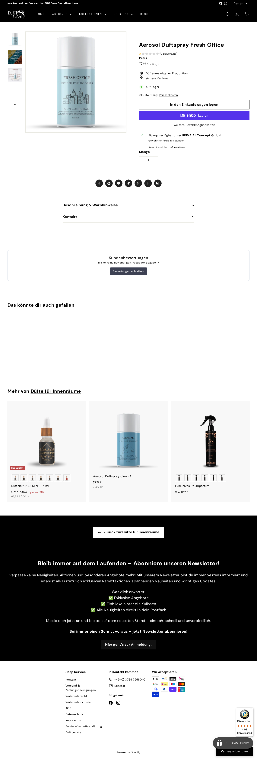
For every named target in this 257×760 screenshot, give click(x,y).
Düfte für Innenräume (56, 391)
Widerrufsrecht (76, 696)
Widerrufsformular (78, 702)
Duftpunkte (73, 732)
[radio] (15, 478)
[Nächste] (15, 103)
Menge (144, 152)
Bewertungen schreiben (128, 271)
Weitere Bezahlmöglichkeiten (194, 125)
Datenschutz (74, 714)
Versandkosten (168, 95)
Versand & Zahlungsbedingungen (80, 688)
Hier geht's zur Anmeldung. (128, 644)
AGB (68, 708)
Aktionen (60, 14)
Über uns (122, 14)
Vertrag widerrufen (234, 751)
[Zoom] (76, 82)
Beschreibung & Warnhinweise (90, 205)
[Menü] (251, 709)
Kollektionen (91, 14)
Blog (144, 14)
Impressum (73, 720)
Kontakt (70, 216)
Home (40, 14)
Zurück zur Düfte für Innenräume (131, 532)
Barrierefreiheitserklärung (83, 726)
